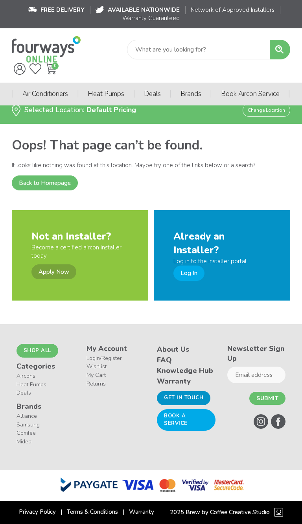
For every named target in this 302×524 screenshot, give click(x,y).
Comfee (26, 433)
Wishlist (97, 366)
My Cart (96, 375)
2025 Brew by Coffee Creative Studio (220, 512)
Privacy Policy (37, 512)
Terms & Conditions (92, 512)
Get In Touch (183, 397)
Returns (96, 383)
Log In (188, 273)
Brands (190, 93)
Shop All (37, 350)
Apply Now (54, 272)
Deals (152, 93)
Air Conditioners (45, 93)
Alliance (27, 416)
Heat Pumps (106, 93)
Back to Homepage (45, 183)
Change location (266, 110)
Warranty (174, 381)
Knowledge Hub (185, 370)
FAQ (164, 360)
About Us (173, 349)
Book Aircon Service (250, 93)
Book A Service (176, 419)
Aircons (26, 376)
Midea (24, 441)
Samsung (28, 424)
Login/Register (104, 358)
